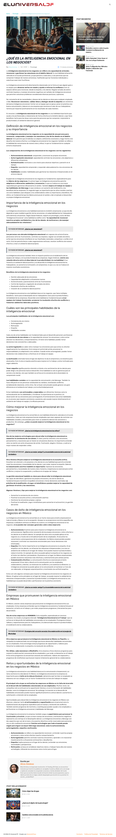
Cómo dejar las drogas (30, 791)
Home (8, 13)
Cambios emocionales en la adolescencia (37, 815)
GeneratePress (31, 834)
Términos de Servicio (106, 834)
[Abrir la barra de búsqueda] (109, 4)
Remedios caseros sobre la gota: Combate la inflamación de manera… (97, 50)
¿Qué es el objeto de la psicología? (35, 803)
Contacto (79, 834)
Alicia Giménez (13, 67)
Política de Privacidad (91, 834)
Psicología (15, 13)
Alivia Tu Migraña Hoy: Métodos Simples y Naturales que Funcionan (96, 68)
